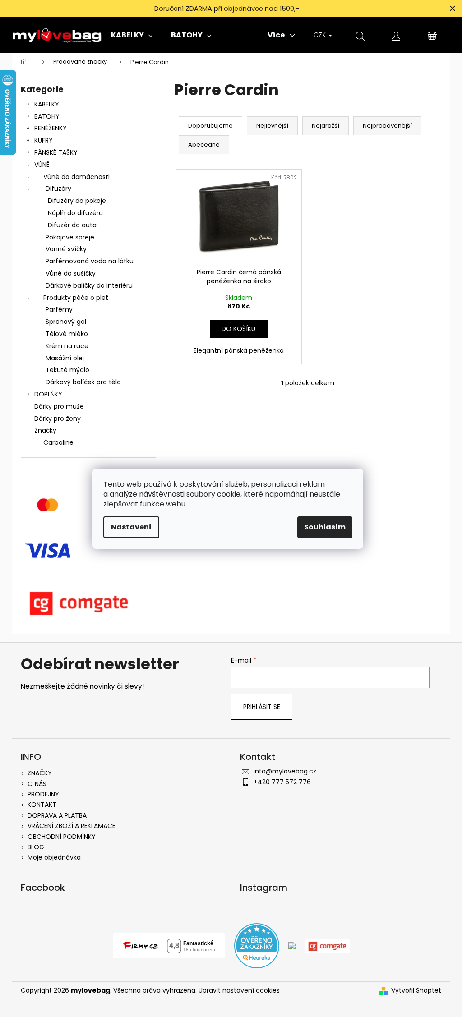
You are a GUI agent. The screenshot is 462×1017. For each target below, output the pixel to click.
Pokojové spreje (70, 237)
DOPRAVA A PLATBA (57, 815)
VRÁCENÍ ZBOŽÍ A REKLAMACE (72, 825)
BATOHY (47, 116)
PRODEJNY (43, 794)
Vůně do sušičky (71, 273)
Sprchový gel (66, 321)
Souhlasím (325, 527)
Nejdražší (325, 125)
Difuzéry (58, 188)
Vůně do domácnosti (76, 176)
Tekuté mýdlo (67, 369)
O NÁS (37, 783)
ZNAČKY (40, 773)
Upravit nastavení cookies (239, 990)
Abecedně (204, 144)
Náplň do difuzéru (75, 212)
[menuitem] (132, 35)
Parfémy (59, 309)
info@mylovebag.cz (285, 771)
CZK (321, 34)
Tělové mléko (67, 333)
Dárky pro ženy (57, 418)
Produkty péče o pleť (76, 297)
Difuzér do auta (72, 225)
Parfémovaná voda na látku (90, 261)
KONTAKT (42, 804)
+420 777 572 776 (282, 782)
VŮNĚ (42, 164)
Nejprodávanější (387, 125)
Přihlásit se (261, 706)
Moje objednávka (54, 857)
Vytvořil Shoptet (416, 990)
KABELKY (46, 104)
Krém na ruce (67, 345)
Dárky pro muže (59, 406)
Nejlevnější (272, 125)
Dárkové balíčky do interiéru (89, 285)
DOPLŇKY (48, 394)
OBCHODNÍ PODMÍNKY (62, 836)
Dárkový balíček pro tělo (83, 382)
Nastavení (131, 527)
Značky (45, 430)
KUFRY (43, 140)
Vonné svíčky (66, 248)
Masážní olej (65, 358)
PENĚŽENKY (50, 128)
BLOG (36, 846)
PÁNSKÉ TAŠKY (56, 152)
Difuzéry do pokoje (77, 200)
